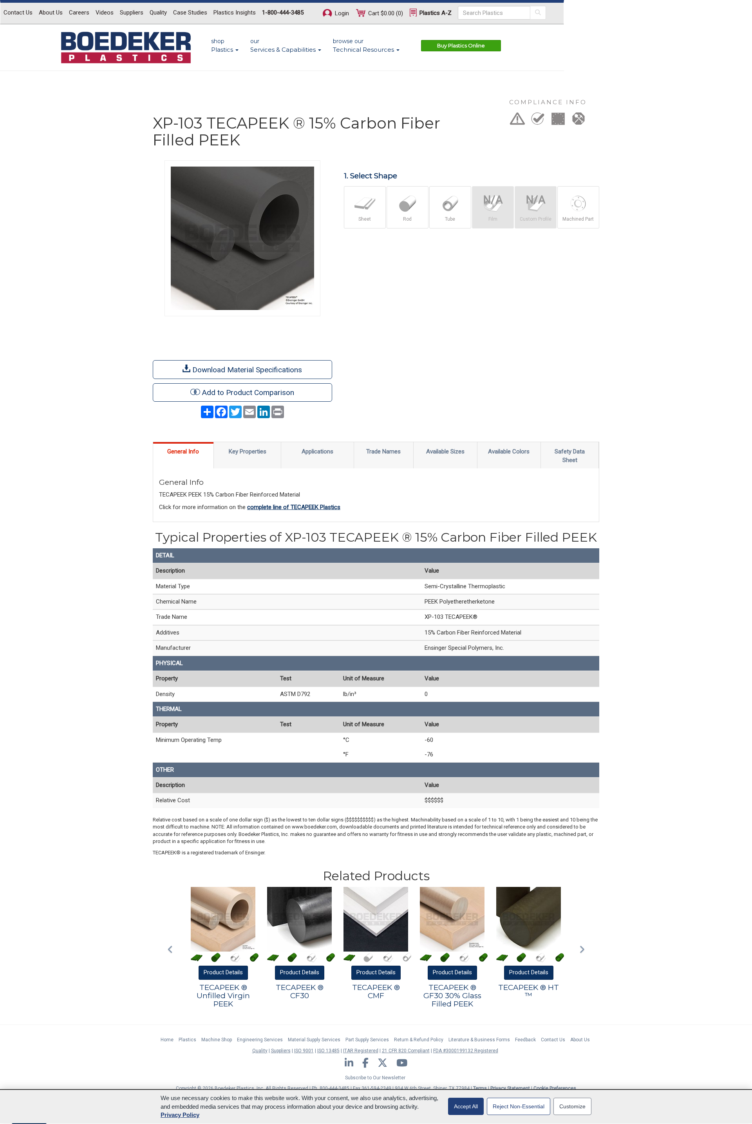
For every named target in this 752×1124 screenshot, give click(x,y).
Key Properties (247, 451)
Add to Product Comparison (248, 392)
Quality (158, 12)
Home (167, 1039)
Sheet (364, 219)
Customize (572, 1106)
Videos (105, 12)
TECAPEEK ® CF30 (300, 991)
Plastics (187, 1039)
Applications (317, 451)
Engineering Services (260, 1039)
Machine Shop (216, 1039)
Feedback (525, 1039)
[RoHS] (538, 121)
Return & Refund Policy (418, 1039)
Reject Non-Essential (518, 1106)
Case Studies (190, 12)
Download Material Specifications (246, 369)
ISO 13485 (328, 1050)
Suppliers (131, 12)
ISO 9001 (304, 1050)
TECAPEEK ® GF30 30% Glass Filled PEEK (452, 995)
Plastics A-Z (435, 12)
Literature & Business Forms (479, 1039)
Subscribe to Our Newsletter (375, 1077)
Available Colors (509, 451)
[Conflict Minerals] (578, 121)
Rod (407, 219)
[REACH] (558, 121)
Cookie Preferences (554, 1088)
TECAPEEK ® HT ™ (528, 991)
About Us (51, 12)
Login (341, 13)
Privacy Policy (180, 1114)
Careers (79, 12)
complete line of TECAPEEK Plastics (293, 507)
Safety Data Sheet (570, 455)
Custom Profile (535, 219)
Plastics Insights (234, 12)
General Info (183, 451)
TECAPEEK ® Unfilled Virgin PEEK (223, 995)
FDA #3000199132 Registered (465, 1050)
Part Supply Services (367, 1039)
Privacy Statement (510, 1088)
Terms (480, 1088)
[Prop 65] (517, 121)
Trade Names (383, 451)
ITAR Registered (360, 1050)
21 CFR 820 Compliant (406, 1050)
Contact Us (18, 12)
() (385, 13)
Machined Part (578, 219)
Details (223, 972)
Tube (450, 219)
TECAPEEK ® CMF (376, 991)
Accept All (466, 1106)
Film (492, 219)
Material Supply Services (314, 1039)
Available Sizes (445, 451)
